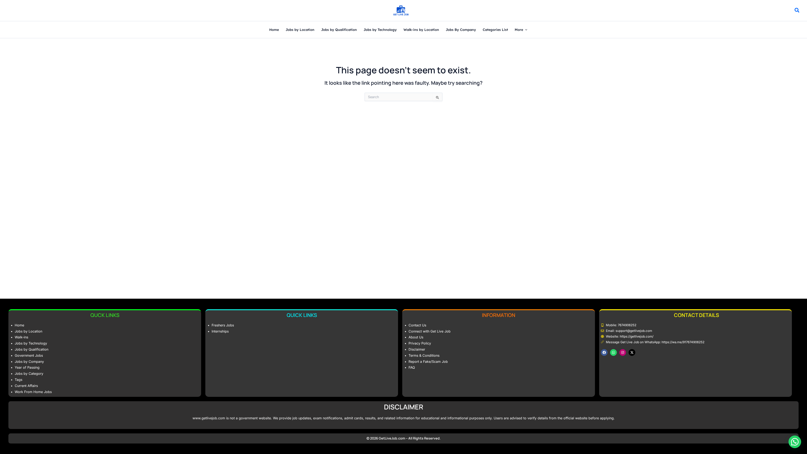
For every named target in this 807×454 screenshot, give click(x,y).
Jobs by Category (29, 373)
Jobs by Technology (380, 30)
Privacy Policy (420, 343)
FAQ (412, 367)
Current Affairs (26, 386)
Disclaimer (417, 349)
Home (274, 30)
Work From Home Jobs (33, 392)
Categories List (495, 30)
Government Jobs (29, 355)
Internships (220, 331)
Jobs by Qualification (339, 30)
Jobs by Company (29, 361)
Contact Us (417, 325)
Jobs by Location (300, 30)
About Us (416, 337)
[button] (797, 11)
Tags (18, 379)
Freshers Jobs (223, 325)
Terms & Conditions (424, 355)
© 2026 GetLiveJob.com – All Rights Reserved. (404, 438)
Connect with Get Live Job (430, 331)
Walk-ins (21, 337)
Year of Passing (27, 367)
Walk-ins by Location (421, 30)
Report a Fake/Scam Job (428, 361)
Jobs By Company (461, 30)
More (519, 30)
